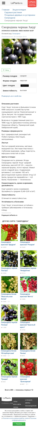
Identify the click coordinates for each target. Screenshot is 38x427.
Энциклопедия (19, 10)
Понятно (19, 424)
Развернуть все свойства (11, 96)
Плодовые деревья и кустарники (19, 15)
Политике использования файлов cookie (16, 418)
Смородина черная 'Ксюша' (9, 323)
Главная (5, 10)
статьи (14, 401)
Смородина (9, 18)
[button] (19, 51)
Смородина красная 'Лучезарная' (25, 379)
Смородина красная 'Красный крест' (27, 324)
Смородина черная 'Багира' (9, 269)
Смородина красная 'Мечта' (26, 295)
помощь (15, 407)
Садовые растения (13, 12)
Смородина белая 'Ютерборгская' (8, 352)
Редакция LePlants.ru (9, 215)
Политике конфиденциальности (24, 419)
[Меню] (3, 3)
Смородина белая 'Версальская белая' (8, 296)
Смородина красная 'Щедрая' (8, 243)
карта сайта (16, 404)
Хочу (7, 70)
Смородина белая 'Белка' (27, 352)
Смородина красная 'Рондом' (27, 243)
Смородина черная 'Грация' (9, 377)
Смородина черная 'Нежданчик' (28, 269)
